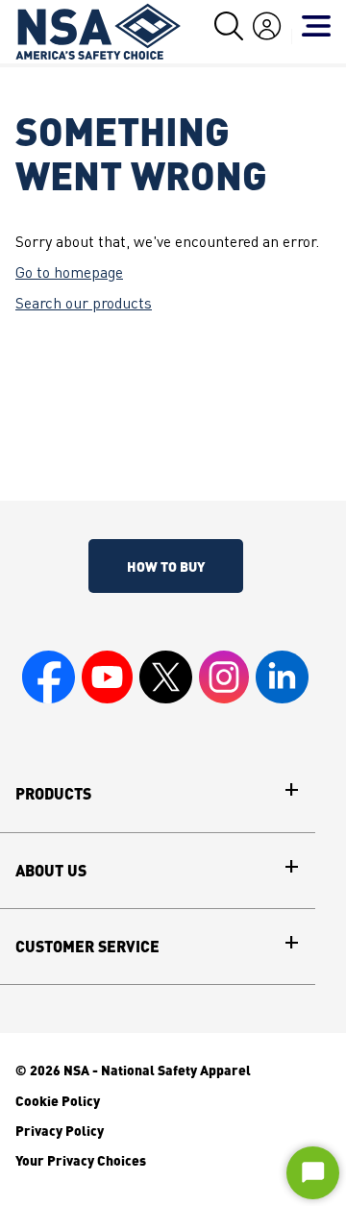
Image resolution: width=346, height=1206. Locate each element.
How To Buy (166, 566)
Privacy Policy (59, 1130)
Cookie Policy (57, 1100)
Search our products (83, 304)
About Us (50, 870)
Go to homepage (69, 274)
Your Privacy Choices (80, 1160)
